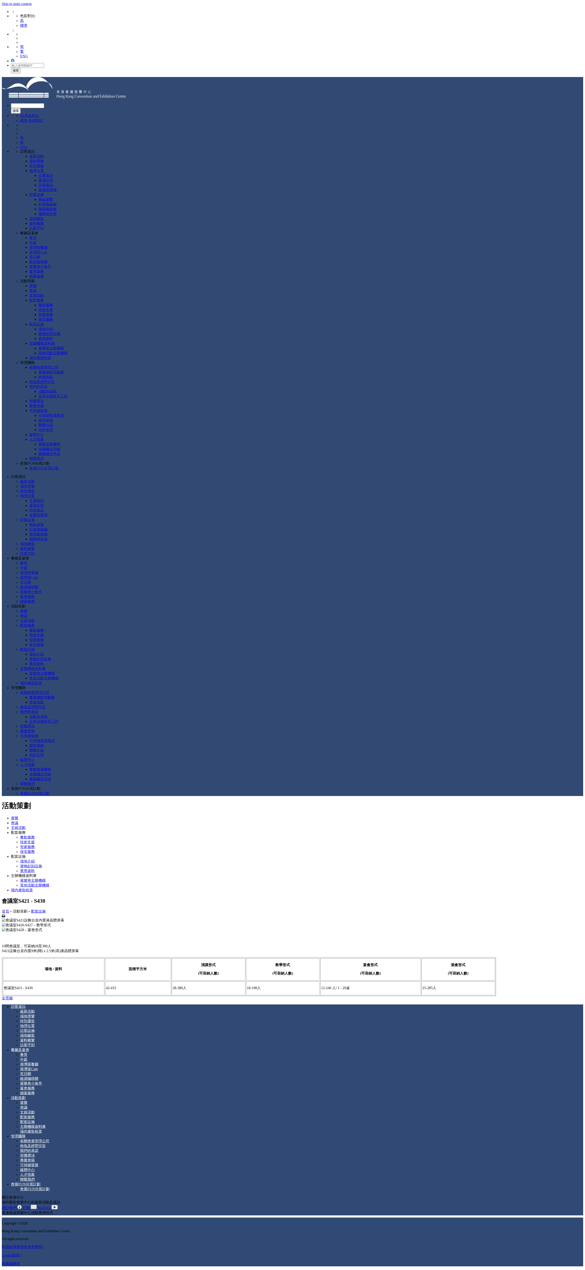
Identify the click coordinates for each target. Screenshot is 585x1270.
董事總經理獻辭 (51, 372)
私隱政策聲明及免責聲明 (22, 1247)
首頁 (5, 911)
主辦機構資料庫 (42, 343)
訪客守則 (36, 228)
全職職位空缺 (49, 449)
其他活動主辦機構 (53, 353)
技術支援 (45, 310)
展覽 (33, 286)
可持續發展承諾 (51, 415)
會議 (33, 291)
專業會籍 (36, 406)
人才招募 (36, 439)
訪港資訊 (45, 185)
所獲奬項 (36, 401)
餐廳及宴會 (29, 233)
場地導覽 (36, 161)
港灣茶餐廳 (38, 247)
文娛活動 (36, 295)
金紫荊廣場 (47, 190)
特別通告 (36, 166)
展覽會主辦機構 (51, 348)
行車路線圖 (47, 204)
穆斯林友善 (47, 214)
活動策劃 (27, 281)
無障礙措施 (47, 209)
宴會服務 (36, 271)
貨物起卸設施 (49, 334)
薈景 (33, 238)
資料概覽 (36, 223)
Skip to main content (17, 4)
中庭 (33, 243)
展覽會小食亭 (40, 267)
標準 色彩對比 (31, 120)
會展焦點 (45, 377)
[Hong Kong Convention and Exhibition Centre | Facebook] (12, 61)
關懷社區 (45, 425)
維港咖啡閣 (38, 262)
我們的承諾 (38, 387)
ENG (24, 56)
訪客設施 (36, 195)
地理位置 (36, 171)
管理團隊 (27, 363)
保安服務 (45, 319)
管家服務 (45, 315)
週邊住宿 (45, 180)
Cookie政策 (11, 1255)
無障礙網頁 (11, 1264)
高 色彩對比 (29, 116)
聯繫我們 (36, 459)
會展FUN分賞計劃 (35, 463)
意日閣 (34, 257)
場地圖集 (36, 219)
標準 (23, 25)
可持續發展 (38, 411)
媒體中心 (36, 435)
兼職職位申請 (49, 454)
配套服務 (36, 300)
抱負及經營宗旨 (42, 382)
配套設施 (36, 324)
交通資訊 (45, 175)
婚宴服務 (36, 276)
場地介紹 (45, 329)
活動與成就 (47, 391)
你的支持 (45, 430)
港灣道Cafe (38, 252)
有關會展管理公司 (43, 367)
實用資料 (45, 339)
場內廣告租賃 (40, 358)
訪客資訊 (27, 151)
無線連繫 (45, 199)
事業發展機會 (49, 444)
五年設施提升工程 (53, 396)
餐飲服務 (45, 305)
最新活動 (36, 156)
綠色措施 (45, 420)
